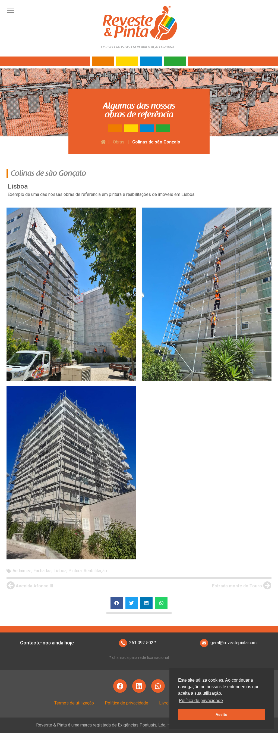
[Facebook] (120, 686)
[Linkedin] (139, 686)
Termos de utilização (74, 703)
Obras (118, 142)
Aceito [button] (222, 714)
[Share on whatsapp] (161, 603)
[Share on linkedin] (146, 603)
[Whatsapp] (158, 686)
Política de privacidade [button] (201, 700)
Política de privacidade (126, 703)
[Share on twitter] (131, 603)
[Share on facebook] (116, 603)
